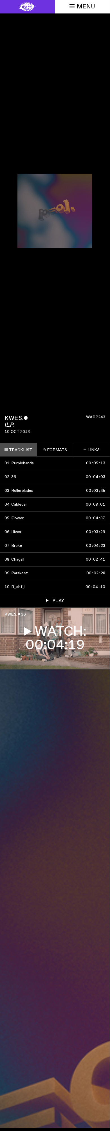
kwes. (14, 418)
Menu (86, 6)
